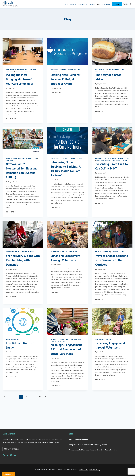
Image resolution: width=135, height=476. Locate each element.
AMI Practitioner (101, 69)
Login (118, 4)
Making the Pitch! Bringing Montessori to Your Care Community (20, 79)
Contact (92, 4)
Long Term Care (30, 69)
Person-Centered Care (22, 71)
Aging (8, 158)
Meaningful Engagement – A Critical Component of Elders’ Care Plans (67, 349)
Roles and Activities (58, 341)
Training (125, 160)
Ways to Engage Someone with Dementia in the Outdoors (111, 260)
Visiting (108, 339)
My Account (106, 4)
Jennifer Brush (12, 88)
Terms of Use (83, 470)
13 (40, 397)
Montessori (10, 71)
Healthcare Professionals (15, 69)
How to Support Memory (78, 439)
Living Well (115, 252)
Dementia (14, 158)
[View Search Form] (130, 4)
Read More (11, 118)
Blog (98, 4)
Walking (122, 252)
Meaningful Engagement (59, 69)
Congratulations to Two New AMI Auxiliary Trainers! (88, 445)
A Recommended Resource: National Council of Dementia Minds (93, 450)
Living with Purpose (76, 158)
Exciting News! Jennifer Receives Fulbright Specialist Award (65, 79)
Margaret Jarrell (101, 84)
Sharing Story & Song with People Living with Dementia (23, 260)
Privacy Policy (95, 470)
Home (66, 4)
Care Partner (55, 158)
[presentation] (23, 51)
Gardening (106, 252)
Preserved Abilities (28, 252)
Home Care (21, 158)
